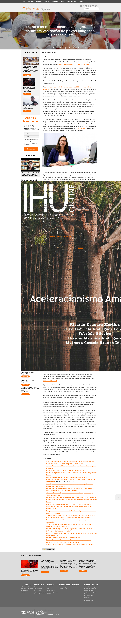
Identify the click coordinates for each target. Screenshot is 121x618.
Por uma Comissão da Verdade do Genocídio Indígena (63, 538)
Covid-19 (80, 248)
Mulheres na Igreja (88, 600)
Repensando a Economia (40, 592)
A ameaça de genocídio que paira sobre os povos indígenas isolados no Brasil (70, 544)
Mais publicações (63, 587)
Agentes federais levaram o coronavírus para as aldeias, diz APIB (66, 477)
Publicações (55, 1)
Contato (80, 1)
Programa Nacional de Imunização (60, 236)
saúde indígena (80, 128)
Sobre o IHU (31, 1)
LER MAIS (27, 75)
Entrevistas (49, 588)
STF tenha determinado (50, 381)
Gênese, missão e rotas (27, 587)
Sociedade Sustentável (39, 593)
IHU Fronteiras (37, 590)
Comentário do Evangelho (90, 587)
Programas (39, 1)
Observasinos (37, 587)
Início (24, 1)
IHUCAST (49, 593)
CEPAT (23, 592)
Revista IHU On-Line (64, 588)
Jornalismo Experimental (52, 592)
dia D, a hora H (88, 297)
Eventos (63, 1)
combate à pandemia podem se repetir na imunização (73, 64)
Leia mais (25, 376)
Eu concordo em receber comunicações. (31, 140)
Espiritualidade (71, 1)
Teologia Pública (38, 588)
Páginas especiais (51, 590)
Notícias (47, 1)
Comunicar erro (49, 549)
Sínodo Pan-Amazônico (90, 599)
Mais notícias (50, 587)
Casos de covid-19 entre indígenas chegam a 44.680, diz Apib (65, 470)
